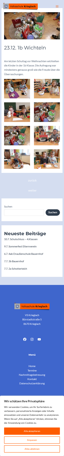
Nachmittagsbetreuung (32, 374)
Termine (32, 370)
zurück (32, 180)
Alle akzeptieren (32, 431)
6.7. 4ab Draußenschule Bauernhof (23, 253)
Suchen (8, 206)
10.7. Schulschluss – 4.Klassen (21, 239)
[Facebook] (24, 339)
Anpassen (32, 440)
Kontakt (32, 379)
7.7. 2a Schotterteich (15, 268)
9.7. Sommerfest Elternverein (20, 246)
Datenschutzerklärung (32, 383)
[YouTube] (39, 339)
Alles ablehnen (32, 448)
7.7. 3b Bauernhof (14, 261)
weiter (32, 190)
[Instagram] (32, 339)
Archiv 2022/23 (14, 54)
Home (32, 366)
